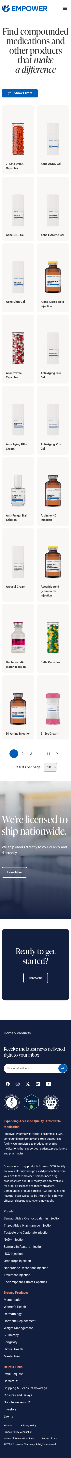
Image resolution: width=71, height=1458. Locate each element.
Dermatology (13, 1314)
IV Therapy (11, 1335)
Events (8, 1416)
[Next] (57, 753)
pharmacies (16, 1153)
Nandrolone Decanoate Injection (26, 1268)
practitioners (59, 1148)
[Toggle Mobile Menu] (65, 8)
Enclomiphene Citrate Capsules (25, 1282)
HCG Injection (13, 1254)
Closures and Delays (18, 1395)
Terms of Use (49, 1438)
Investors (10, 1409)
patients (45, 1148)
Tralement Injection (17, 1275)
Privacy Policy (28, 1425)
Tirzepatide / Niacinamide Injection (28, 1225)
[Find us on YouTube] (48, 1084)
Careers (11, 1381)
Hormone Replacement (20, 1321)
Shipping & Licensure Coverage (25, 1388)
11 (48, 753)
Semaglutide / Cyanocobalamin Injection (32, 1218)
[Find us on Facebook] (8, 1084)
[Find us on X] (27, 1084)
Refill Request (13, 1374)
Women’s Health (15, 1307)
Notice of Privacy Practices (19, 1438)
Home (8, 1033)
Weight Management (18, 1328)
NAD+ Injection (14, 1239)
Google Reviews (16, 1402)
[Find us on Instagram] (17, 1084)
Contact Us (35, 978)
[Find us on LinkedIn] (38, 1084)
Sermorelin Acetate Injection (23, 1246)
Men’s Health (12, 1299)
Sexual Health (13, 1349)
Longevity (10, 1342)
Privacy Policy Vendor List (18, 1432)
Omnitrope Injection (17, 1261)
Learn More (14, 872)
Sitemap (8, 1425)
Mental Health (13, 1356)
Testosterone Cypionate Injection (26, 1232)
